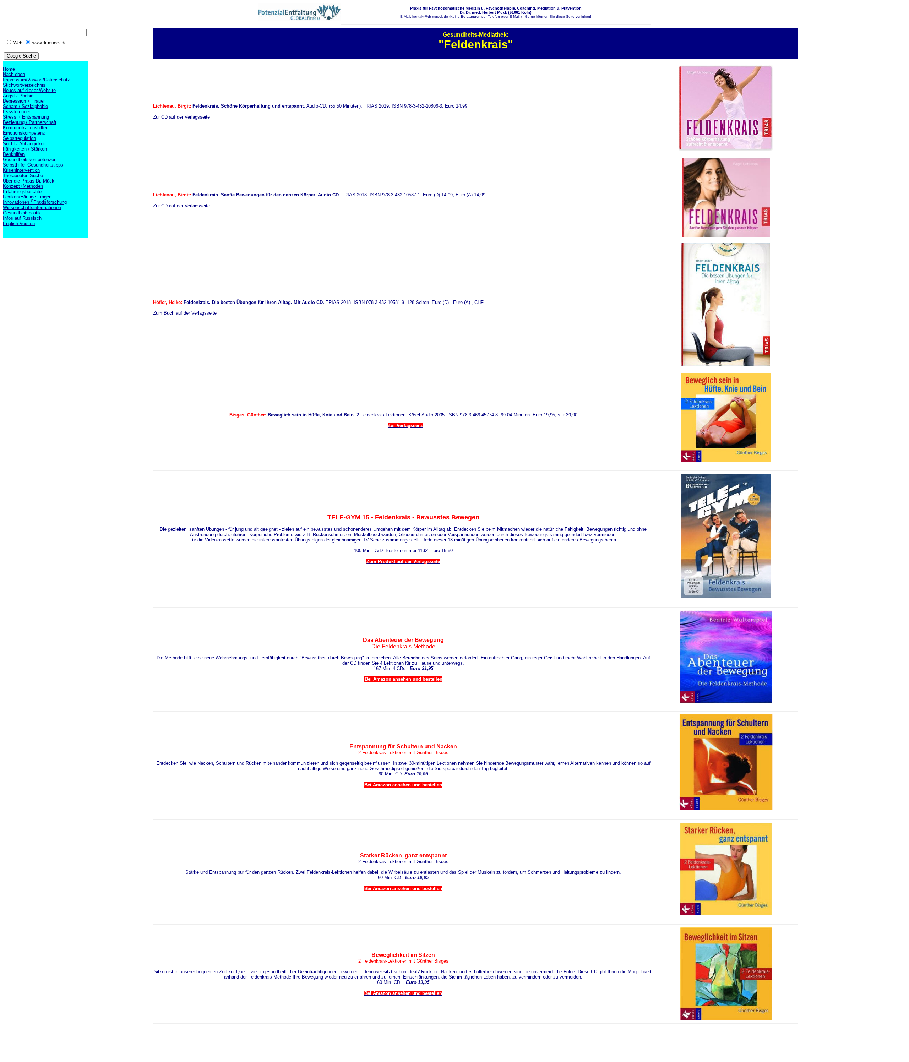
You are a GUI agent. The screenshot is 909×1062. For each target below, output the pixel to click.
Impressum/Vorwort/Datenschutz (36, 79)
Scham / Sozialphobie (25, 106)
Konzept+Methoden (23, 186)
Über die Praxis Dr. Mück (28, 181)
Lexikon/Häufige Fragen (27, 197)
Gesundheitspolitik (22, 213)
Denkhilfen (14, 154)
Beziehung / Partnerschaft (29, 122)
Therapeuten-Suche (23, 175)
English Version (19, 223)
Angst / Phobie (18, 95)
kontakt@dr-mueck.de (430, 16)
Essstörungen (17, 111)
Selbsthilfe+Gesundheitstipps (33, 165)
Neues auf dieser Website (29, 90)
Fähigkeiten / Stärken (25, 149)
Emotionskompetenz (24, 133)
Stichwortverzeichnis (24, 85)
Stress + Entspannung (26, 117)
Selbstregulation (19, 138)
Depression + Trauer (24, 101)
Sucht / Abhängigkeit (24, 143)
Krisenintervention (21, 170)
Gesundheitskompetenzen (29, 159)
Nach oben (14, 74)
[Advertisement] (282, 1042)
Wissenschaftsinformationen (32, 207)
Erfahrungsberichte (22, 191)
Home (9, 69)
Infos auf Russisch (22, 218)
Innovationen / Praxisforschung (35, 202)
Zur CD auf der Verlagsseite (181, 117)
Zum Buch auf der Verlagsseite (185, 313)
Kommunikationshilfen (25, 127)
